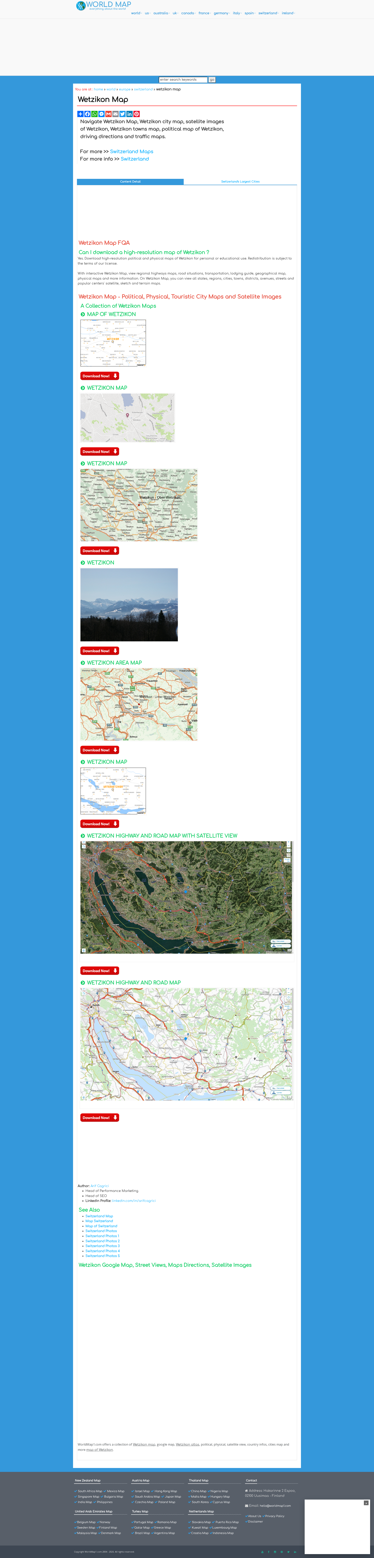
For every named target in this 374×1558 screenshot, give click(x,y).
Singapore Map (88, 1496)
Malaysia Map (87, 1533)
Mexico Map (115, 1491)
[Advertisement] (187, 46)
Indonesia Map (223, 1533)
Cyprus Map (221, 1502)
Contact (251, 1480)
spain (249, 13)
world (135, 13)
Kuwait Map (200, 1527)
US (147, 13)
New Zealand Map (88, 1480)
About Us (254, 1516)
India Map (85, 1502)
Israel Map (142, 1491)
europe (125, 89)
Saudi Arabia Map (147, 1496)
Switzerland (135, 159)
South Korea (200, 1502)
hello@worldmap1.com (275, 1505)
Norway (105, 1522)
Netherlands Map (201, 1511)
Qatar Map (142, 1527)
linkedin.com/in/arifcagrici (134, 1201)
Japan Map (173, 1496)
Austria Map (140, 1480)
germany (221, 13)
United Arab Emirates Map (93, 1511)
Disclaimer (255, 1521)
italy (236, 13)
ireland (287, 13)
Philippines (105, 1502)
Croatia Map (200, 1533)
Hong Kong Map (166, 1491)
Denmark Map (111, 1533)
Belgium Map (86, 1522)
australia (160, 13)
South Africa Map (90, 1491)
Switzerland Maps (131, 151)
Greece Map (162, 1527)
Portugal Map (143, 1522)
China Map (198, 1491)
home (98, 89)
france (204, 13)
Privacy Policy (274, 1516)
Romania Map (167, 1522)
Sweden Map (86, 1527)
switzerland (267, 13)
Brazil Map (142, 1533)
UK (175, 13)
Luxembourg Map (224, 1527)
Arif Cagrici (100, 1186)
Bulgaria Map (113, 1496)
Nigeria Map (219, 1491)
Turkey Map (140, 1511)
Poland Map (166, 1502)
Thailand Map (198, 1480)
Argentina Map (164, 1533)
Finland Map (108, 1527)
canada (187, 13)
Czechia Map (144, 1502)
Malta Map (198, 1496)
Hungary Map (220, 1496)
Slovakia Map (201, 1522)
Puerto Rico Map (227, 1522)
